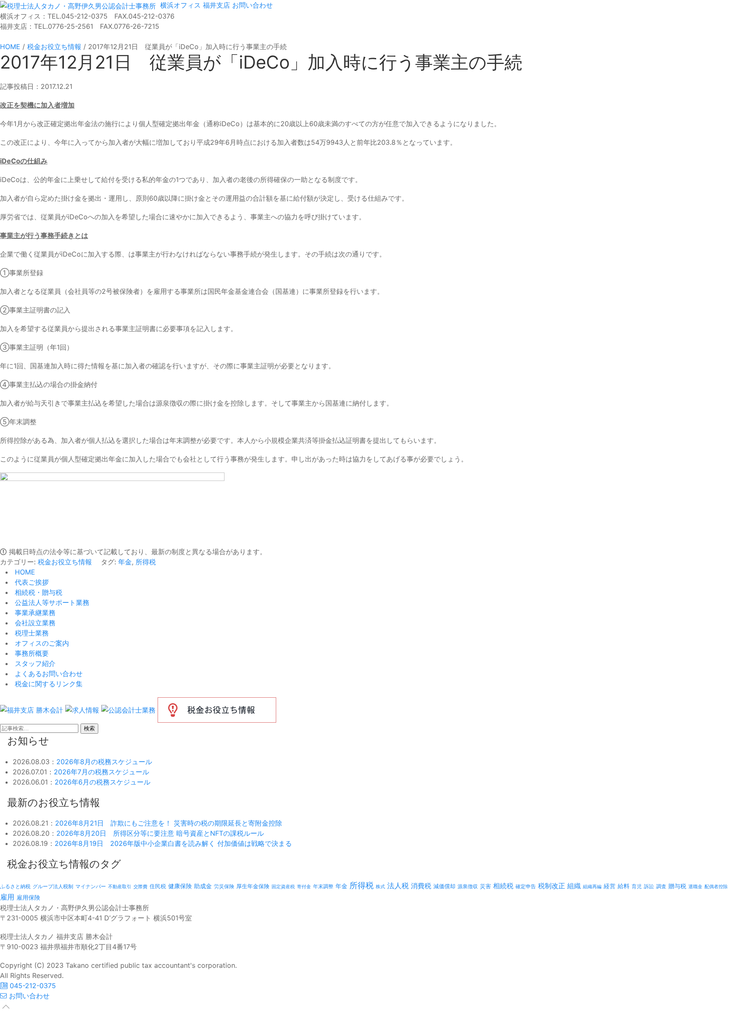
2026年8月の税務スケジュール (104, 761)
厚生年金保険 (252, 886)
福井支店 (215, 5)
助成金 (203, 886)
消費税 (421, 885)
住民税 (158, 886)
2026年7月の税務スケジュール (101, 772)
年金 (125, 562)
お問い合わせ (251, 5)
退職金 (695, 886)
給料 (623, 885)
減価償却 (444, 886)
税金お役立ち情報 (65, 562)
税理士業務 (31, 633)
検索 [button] (89, 728)
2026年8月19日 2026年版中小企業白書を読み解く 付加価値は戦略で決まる (173, 843)
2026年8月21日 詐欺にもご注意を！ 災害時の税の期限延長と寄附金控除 (168, 823)
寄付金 (304, 886)
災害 (485, 886)
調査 (661, 886)
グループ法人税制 (53, 886)
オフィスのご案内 (41, 643)
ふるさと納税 (15, 886)
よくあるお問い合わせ (48, 673)
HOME (24, 572)
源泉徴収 (468, 886)
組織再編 (592, 886)
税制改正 (551, 886)
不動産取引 (119, 886)
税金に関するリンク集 (48, 684)
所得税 (146, 562)
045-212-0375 (32, 985)
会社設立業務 (34, 623)
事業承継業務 (34, 612)
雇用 (7, 896)
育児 (637, 886)
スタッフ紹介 (34, 663)
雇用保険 (28, 897)
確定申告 (526, 886)
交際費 (140, 886)
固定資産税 (283, 886)
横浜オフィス (179, 5)
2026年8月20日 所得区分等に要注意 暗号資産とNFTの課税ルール (160, 833)
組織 (574, 885)
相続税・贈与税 (37, 592)
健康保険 (180, 885)
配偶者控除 (716, 886)
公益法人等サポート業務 (51, 602)
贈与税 (677, 885)
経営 (610, 885)
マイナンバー (90, 886)
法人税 (398, 885)
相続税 (503, 885)
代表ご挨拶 (31, 582)
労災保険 (224, 886)
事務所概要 (31, 653)
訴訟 (649, 886)
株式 (380, 886)
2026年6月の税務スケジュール (102, 782)
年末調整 (323, 886)
